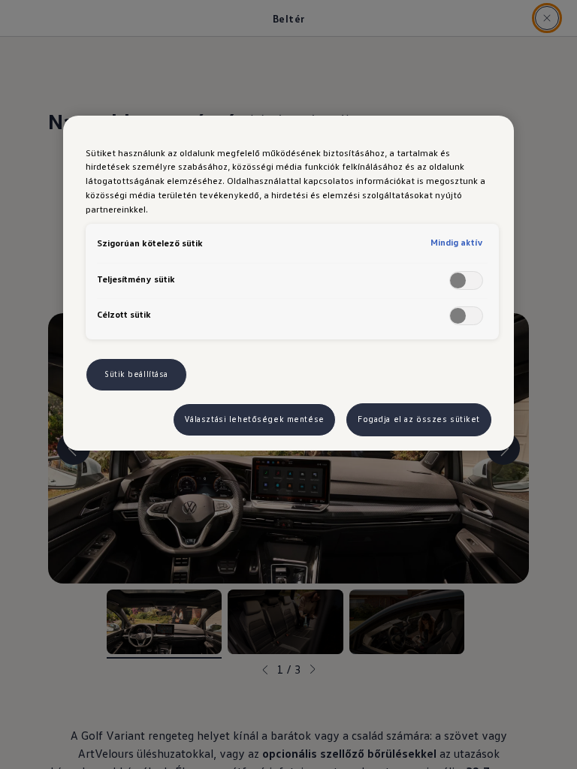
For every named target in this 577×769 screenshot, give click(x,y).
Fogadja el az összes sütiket (419, 419)
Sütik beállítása (136, 374)
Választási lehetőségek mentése (254, 419)
